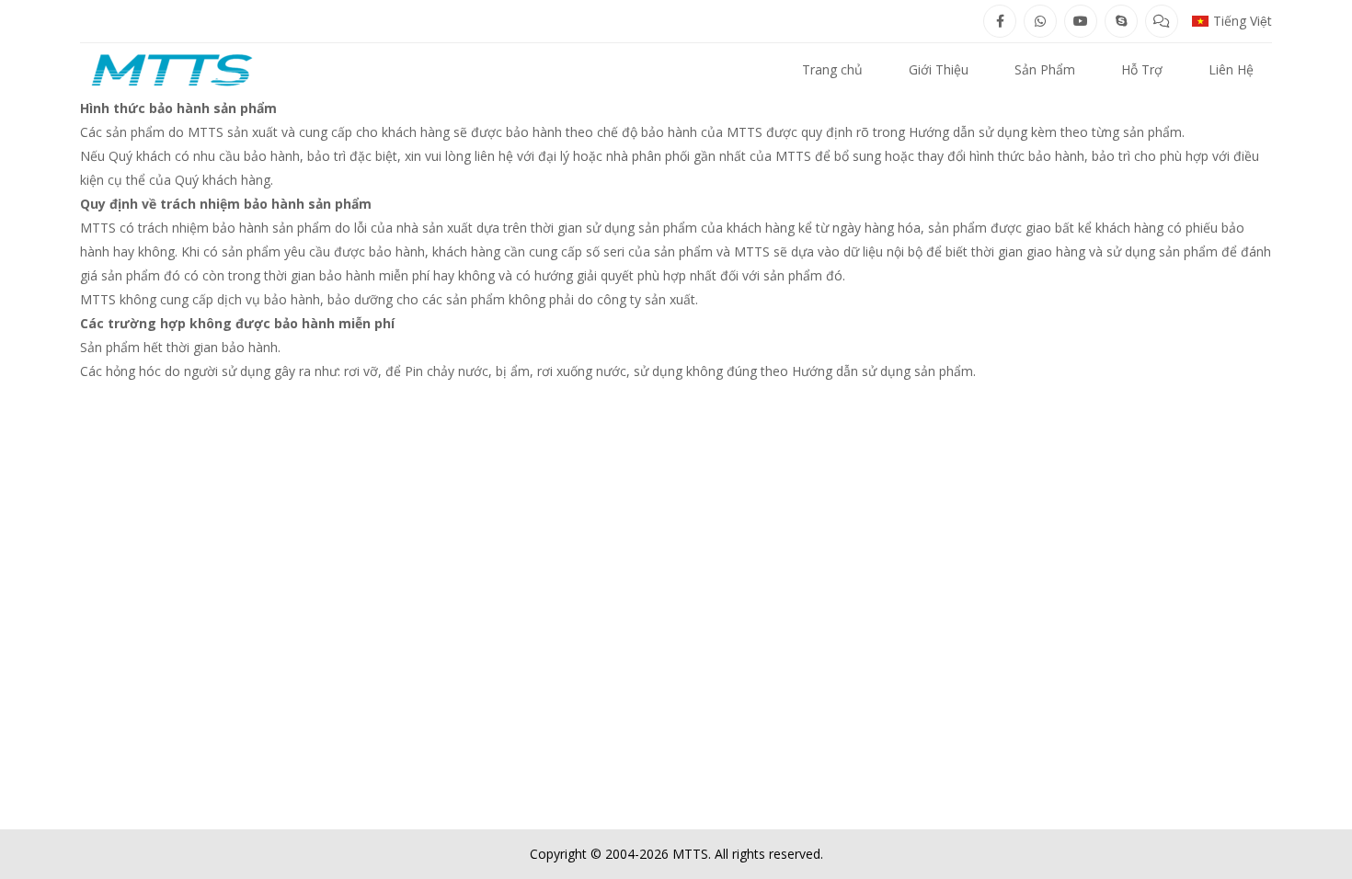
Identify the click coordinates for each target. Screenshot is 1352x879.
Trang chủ (832, 69)
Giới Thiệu (938, 69)
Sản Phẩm (1044, 69)
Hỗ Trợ (1142, 69)
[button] (1232, 21)
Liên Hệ (1231, 69)
